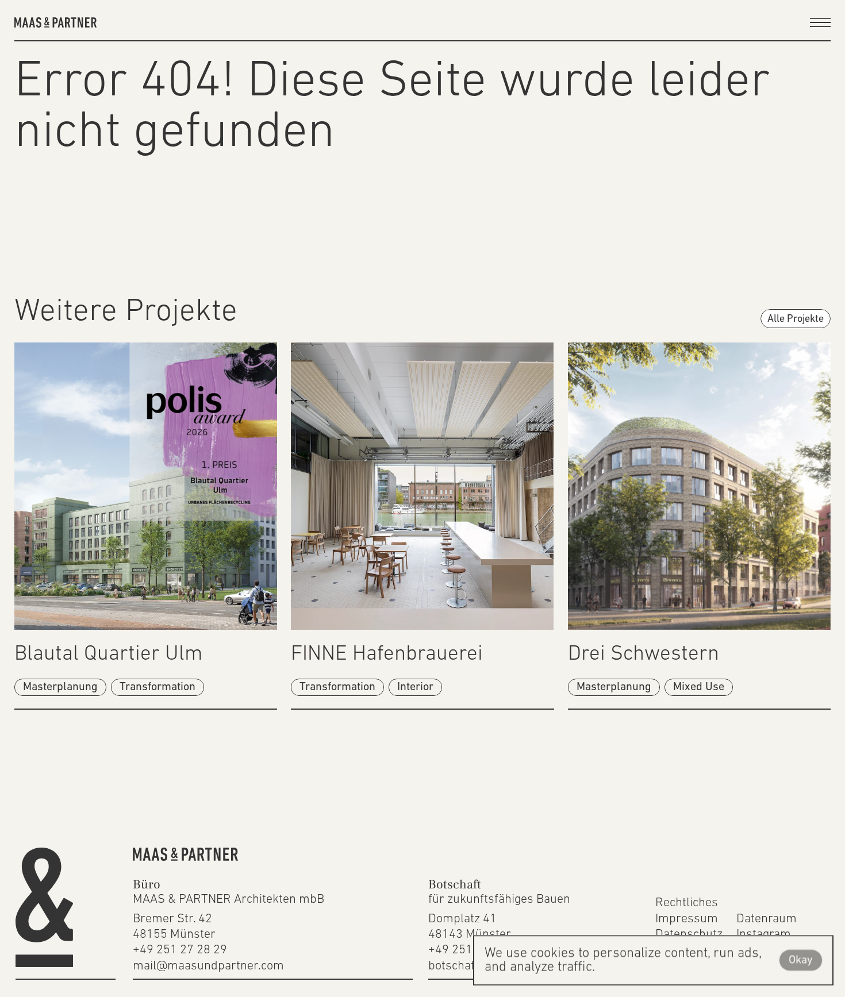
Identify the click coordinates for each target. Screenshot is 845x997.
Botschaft (454, 884)
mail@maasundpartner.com (208, 966)
